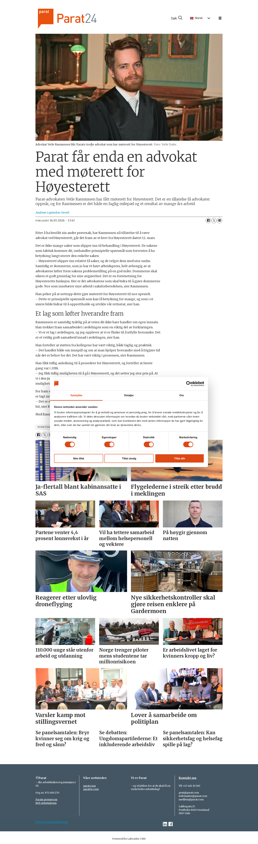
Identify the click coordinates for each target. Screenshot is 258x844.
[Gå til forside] (79, 18)
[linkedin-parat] (165, 824)
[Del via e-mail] (219, 220)
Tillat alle (179, 458)
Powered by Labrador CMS (129, 838)
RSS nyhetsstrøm (46, 803)
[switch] (109, 444)
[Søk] (176, 18)
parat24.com (91, 789)
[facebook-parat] (170, 824)
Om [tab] (181, 395)
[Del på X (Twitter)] (214, 220)
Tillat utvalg (129, 458)
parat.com (89, 785)
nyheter (43, 427)
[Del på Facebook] (208, 220)
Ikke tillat (78, 458)
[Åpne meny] (220, 18)
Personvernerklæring (51, 822)
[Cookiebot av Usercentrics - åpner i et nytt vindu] (188, 383)
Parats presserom (46, 799)
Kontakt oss (187, 778)
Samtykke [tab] (76, 395)
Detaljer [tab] (129, 395)
